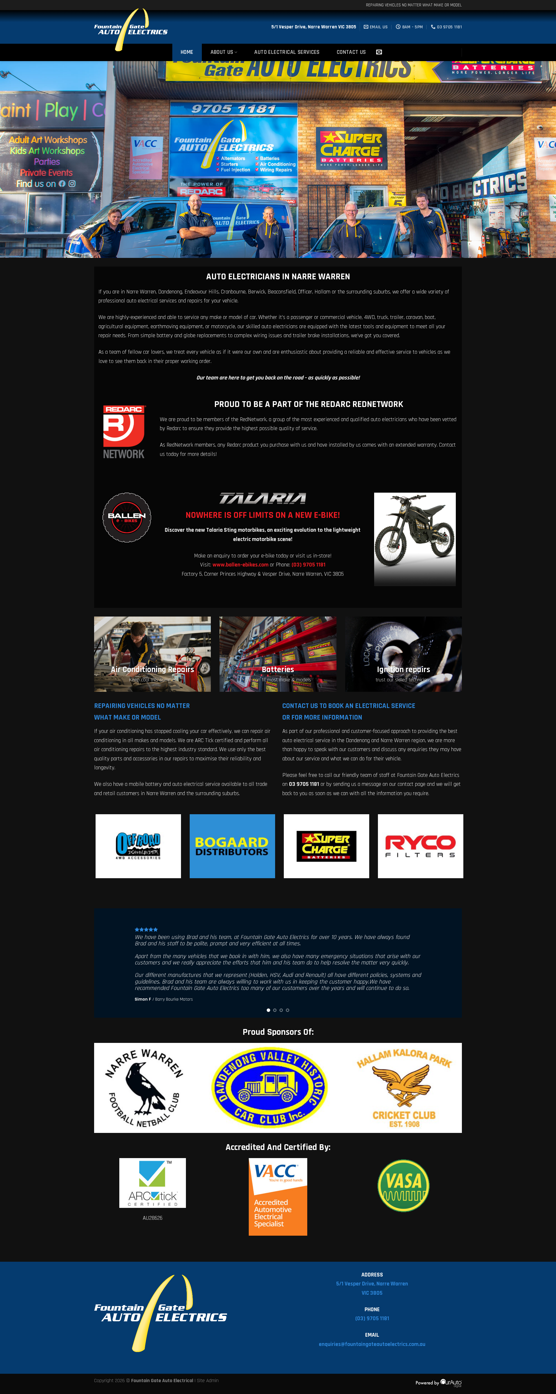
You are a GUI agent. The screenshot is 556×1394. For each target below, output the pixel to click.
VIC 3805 (372, 1293)
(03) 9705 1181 (372, 1318)
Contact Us (351, 52)
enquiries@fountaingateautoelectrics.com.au (372, 1344)
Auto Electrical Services (286, 52)
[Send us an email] (379, 52)
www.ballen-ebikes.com (240, 564)
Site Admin (208, 1381)
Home (187, 52)
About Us (222, 52)
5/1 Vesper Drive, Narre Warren (372, 1283)
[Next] (537, 159)
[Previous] (18, 159)
